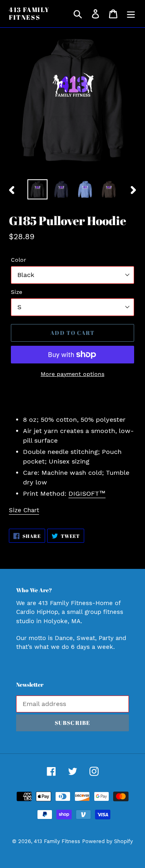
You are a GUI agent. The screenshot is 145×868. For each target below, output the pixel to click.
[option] (37, 189)
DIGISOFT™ (87, 493)
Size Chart (24, 510)
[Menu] (131, 14)
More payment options (72, 374)
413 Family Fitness (29, 13)
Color (18, 260)
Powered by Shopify (107, 841)
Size (16, 292)
